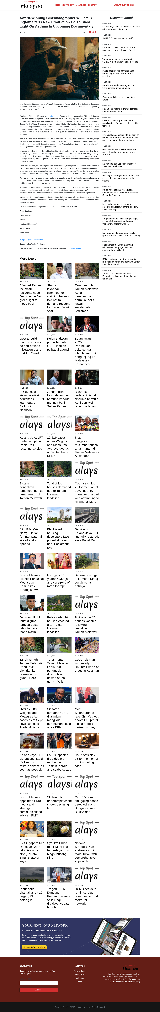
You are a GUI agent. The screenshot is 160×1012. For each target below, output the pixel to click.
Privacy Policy (80, 974)
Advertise (80, 978)
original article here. (73, 248)
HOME (57, 5)
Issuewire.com (51, 116)
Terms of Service (80, 971)
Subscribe (39, 990)
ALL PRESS (81, 5)
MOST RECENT (68, 5)
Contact (80, 981)
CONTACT (92, 5)
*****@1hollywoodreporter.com (31, 240)
